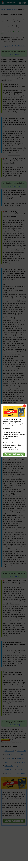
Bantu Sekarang (14, 454)
